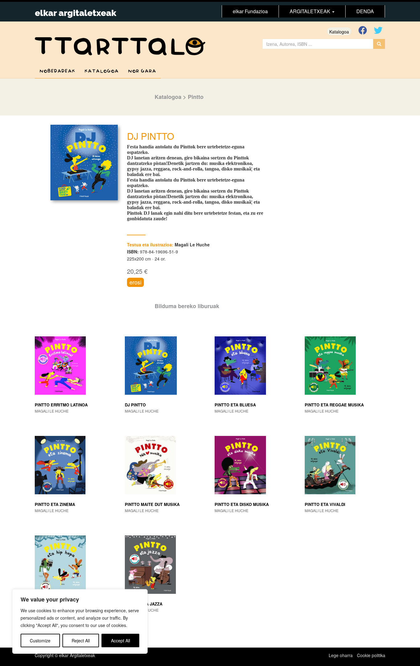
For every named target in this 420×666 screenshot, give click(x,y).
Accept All (120, 640)
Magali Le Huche (192, 244)
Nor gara (142, 71)
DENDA (365, 11)
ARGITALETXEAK (310, 11)
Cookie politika (371, 655)
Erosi (135, 282)
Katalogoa (339, 32)
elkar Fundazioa (250, 11)
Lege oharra (341, 655)
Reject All (81, 640)
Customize (40, 640)
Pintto (196, 97)
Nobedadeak (57, 71)
